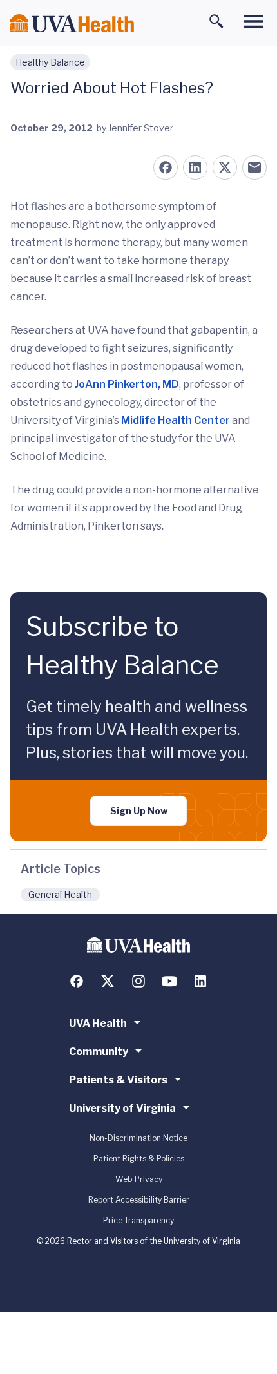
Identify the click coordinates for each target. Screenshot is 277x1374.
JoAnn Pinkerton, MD (127, 384)
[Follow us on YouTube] (169, 981)
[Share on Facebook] (165, 167)
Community (98, 1051)
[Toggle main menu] (254, 21)
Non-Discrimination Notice (138, 1138)
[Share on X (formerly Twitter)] (225, 167)
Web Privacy (138, 1179)
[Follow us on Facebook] (76, 981)
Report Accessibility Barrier (138, 1200)
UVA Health (98, 1023)
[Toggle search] (216, 21)
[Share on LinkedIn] (195, 167)
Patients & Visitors (118, 1080)
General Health (60, 894)
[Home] (72, 23)
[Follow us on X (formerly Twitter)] (107, 981)
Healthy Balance (50, 62)
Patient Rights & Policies (138, 1158)
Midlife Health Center (175, 420)
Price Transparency (138, 1220)
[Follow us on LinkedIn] (200, 981)
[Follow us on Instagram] (138, 981)
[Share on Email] (254, 167)
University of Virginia (122, 1108)
